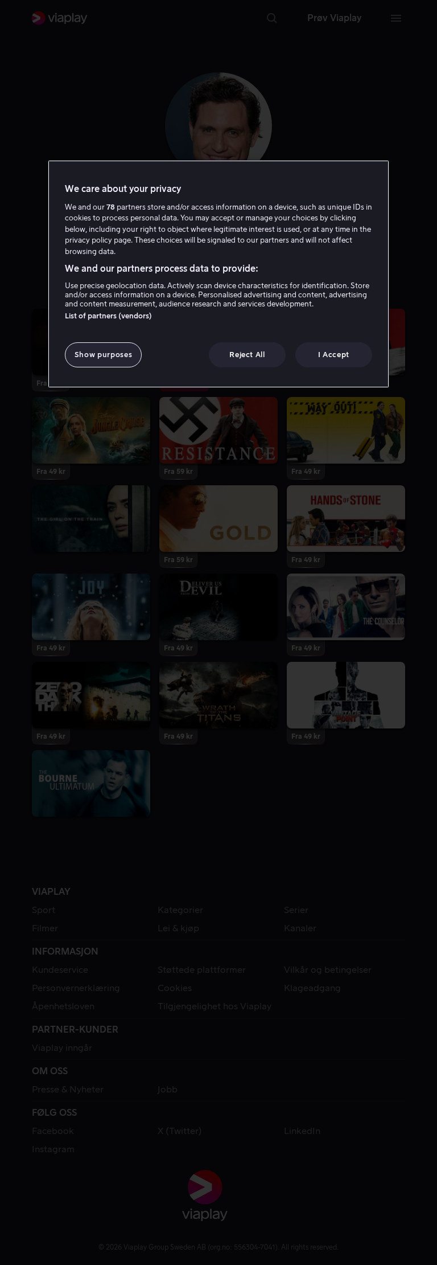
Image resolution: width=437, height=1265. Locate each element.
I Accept (333, 354)
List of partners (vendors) (108, 316)
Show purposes (103, 354)
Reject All (247, 354)
